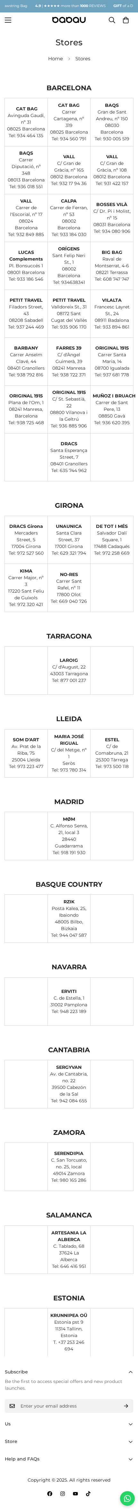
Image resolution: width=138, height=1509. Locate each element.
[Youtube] (75, 1493)
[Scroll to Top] (126, 1475)
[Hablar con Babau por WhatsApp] (127, 1498)
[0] (125, 19)
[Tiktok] (88, 1493)
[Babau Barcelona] (69, 19)
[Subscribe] (126, 1406)
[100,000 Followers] (62, 1493)
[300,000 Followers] (49, 1493)
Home (55, 58)
